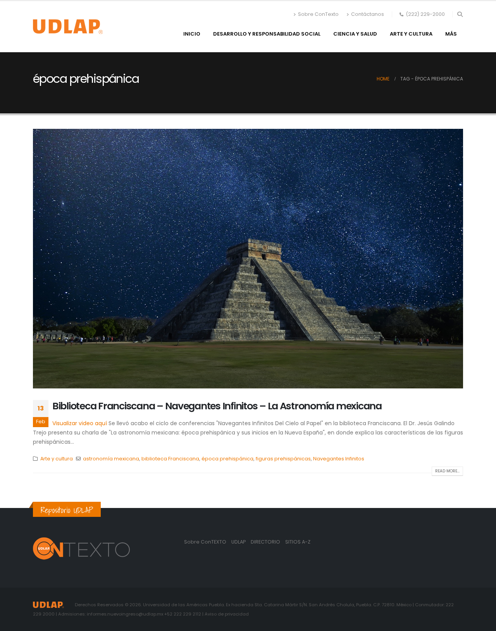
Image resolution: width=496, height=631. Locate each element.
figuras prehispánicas (283, 458)
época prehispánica (227, 458)
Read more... (447, 471)
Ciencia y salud (355, 34)
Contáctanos (367, 14)
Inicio (191, 34)
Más (451, 34)
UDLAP (239, 542)
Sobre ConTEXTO (205, 542)
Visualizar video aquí (79, 423)
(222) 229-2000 (425, 14)
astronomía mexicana (111, 458)
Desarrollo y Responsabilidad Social (266, 34)
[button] (459, 14)
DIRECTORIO (266, 542)
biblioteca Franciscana (170, 458)
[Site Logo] (68, 26)
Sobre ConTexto (318, 14)
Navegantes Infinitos (338, 458)
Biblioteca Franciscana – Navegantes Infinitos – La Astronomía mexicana (217, 406)
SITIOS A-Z (297, 542)
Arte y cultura (411, 34)
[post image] (248, 258)
